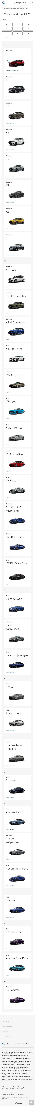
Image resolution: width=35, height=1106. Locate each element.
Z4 (6, 37)
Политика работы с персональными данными (13, 1094)
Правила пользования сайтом (9, 1092)
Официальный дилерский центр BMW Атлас (15, 8)
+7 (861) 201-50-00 (20, 3)
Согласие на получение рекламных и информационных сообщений (15, 1097)
